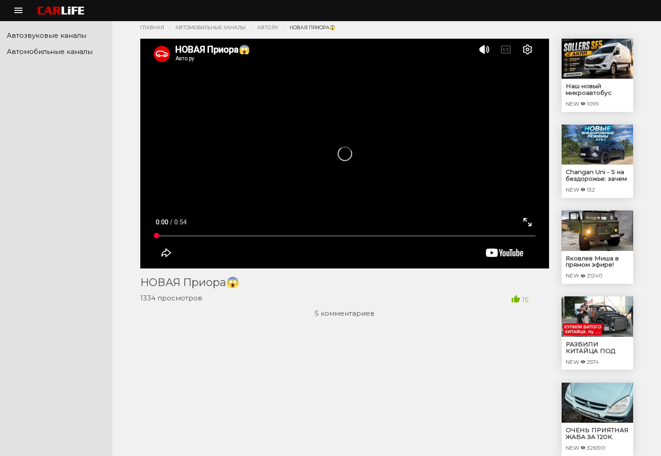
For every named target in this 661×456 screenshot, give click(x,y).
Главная (152, 28)
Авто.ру (267, 28)
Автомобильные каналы (210, 28)
